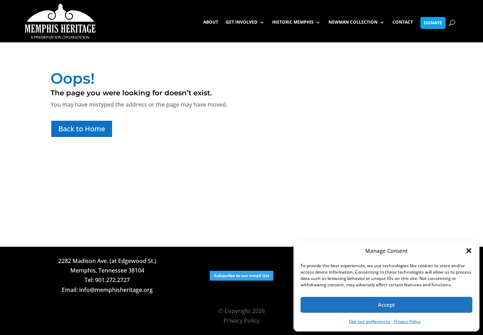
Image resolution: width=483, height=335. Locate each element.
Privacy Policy (407, 321)
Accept (386, 304)
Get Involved (241, 22)
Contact (402, 22)
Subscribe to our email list (241, 276)
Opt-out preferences (369, 321)
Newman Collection (353, 22)
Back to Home (81, 128)
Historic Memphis (293, 22)
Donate (433, 23)
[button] (468, 250)
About (210, 22)
